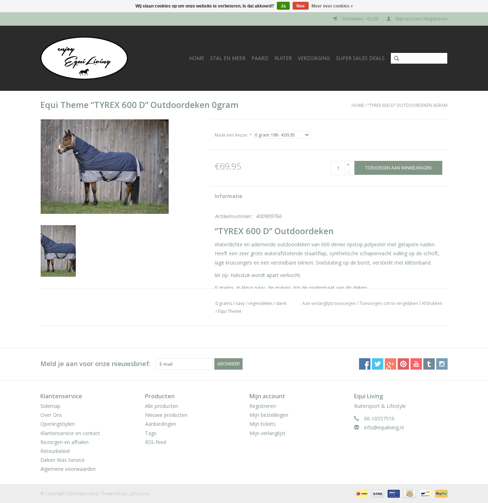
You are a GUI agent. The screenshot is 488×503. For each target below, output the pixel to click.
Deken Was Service (62, 460)
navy (240, 303)
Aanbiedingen (160, 423)
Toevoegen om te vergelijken (389, 303)
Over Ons (51, 414)
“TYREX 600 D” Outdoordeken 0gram (408, 105)
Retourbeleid (55, 451)
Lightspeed (138, 493)
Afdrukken (432, 303)
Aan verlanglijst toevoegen (329, 303)
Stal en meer (227, 58)
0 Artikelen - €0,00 (360, 19)
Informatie (228, 196)
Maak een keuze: (233, 135)
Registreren (262, 406)
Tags (150, 433)
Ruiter (283, 58)
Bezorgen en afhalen (64, 442)
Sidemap (50, 406)
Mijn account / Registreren (421, 19)
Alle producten (161, 406)
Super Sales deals (360, 58)
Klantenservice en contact (70, 433)
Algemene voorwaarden (68, 468)
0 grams (223, 303)
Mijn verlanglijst (267, 433)
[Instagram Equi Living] (442, 364)
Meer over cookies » (332, 6)
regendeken (260, 303)
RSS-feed (155, 442)
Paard (260, 58)
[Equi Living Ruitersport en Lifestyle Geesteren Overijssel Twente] (91, 58)
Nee (301, 6)
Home (196, 58)
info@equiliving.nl (384, 427)
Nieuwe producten (166, 414)
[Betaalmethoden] (361, 493)
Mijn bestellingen (268, 414)
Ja (283, 6)
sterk (281, 303)
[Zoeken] (394, 59)
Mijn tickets (262, 423)
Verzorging (314, 58)
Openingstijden (57, 423)
